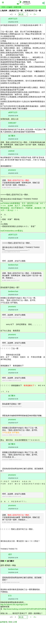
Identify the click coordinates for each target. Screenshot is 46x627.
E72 (10, 596)
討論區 (9, 7)
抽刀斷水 (11, 136)
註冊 (15, 622)
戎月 (10, 554)
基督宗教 (17, 7)
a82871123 (12, 19)
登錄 (10, 622)
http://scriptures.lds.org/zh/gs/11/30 (14, 604)
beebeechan (13, 265)
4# (5, 561)
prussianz (12, 170)
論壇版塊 (3, 622)
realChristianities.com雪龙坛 (11, 231)
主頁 (3, 7)
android (11, 151)
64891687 (12, 123)
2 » (35, 14)
